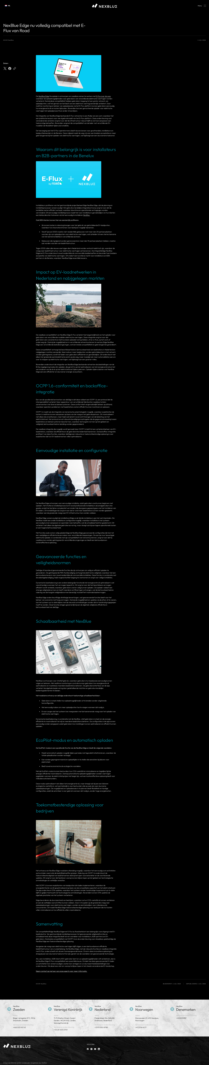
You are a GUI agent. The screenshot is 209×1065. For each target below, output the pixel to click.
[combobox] (7, 5)
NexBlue (86, 215)
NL (9, 6)
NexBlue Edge (44, 96)
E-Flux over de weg (103, 96)
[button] (201, 5)
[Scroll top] (206, 1062)
